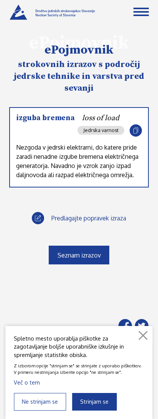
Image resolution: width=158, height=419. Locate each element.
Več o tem (27, 382)
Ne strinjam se (40, 401)
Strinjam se (94, 401)
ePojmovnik (79, 50)
